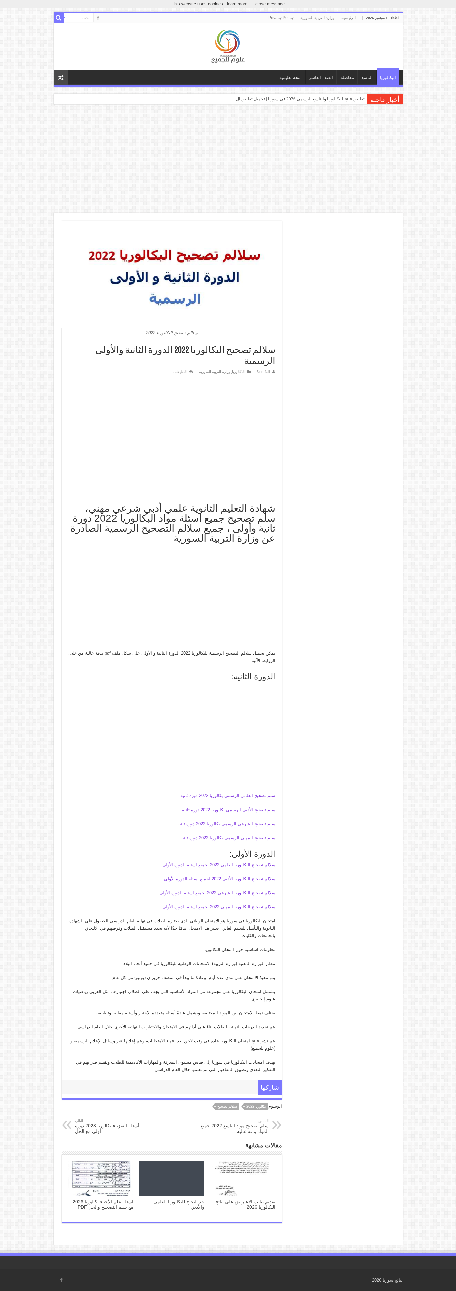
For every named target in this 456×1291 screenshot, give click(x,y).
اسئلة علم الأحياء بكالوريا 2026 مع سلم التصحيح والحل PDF (103, 1204)
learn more (237, 3)
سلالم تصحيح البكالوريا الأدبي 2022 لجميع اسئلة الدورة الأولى (219, 878)
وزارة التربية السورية (317, 17)
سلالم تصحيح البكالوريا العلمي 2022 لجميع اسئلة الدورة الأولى (218, 864)
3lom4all (263, 372)
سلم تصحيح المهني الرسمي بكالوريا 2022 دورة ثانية (227, 837)
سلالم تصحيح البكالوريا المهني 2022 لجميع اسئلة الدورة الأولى (218, 906)
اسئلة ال (357, 98)
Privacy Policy (281, 17)
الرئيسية (348, 17)
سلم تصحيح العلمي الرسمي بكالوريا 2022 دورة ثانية (227, 795)
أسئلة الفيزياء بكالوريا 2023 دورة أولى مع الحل (107, 1126)
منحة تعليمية (290, 77)
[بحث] (59, 18)
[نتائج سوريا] (228, 45)
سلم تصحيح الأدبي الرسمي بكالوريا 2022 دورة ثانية (228, 809)
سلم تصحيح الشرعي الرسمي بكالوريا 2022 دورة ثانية (226, 823)
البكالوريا (388, 77)
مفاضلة (347, 77)
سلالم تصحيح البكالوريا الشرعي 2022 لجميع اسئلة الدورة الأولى (217, 892)
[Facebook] (98, 18)
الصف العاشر (321, 77)
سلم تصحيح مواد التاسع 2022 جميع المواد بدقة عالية (235, 1126)
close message (270, 3)
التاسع (367, 77)
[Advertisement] (228, 159)
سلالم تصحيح (227, 1106)
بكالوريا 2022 (256, 1106)
